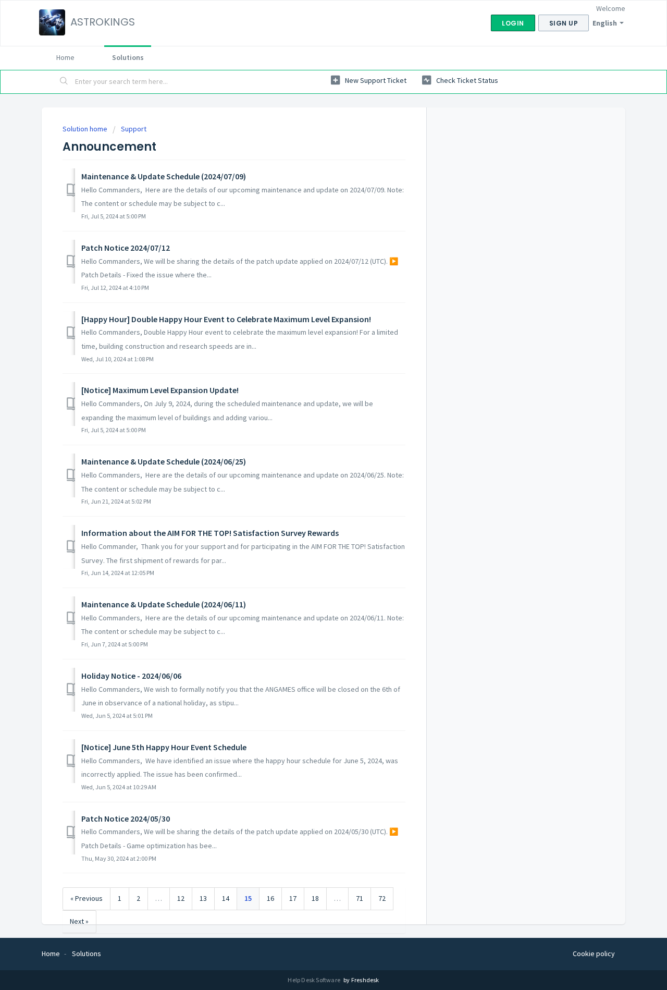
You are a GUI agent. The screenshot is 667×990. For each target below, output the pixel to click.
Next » (79, 921)
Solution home (86, 128)
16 (270, 898)
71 (359, 898)
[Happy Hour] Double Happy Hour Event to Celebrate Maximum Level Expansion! (226, 319)
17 (293, 898)
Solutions (128, 57)
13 (203, 898)
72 (382, 898)
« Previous (86, 898)
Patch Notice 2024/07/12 (125, 247)
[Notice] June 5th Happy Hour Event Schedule (163, 747)
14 (225, 898)
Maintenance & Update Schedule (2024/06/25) (163, 461)
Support (133, 128)
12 (180, 898)
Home (65, 57)
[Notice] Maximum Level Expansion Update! (160, 390)
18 (315, 898)
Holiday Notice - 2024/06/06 (131, 675)
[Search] (64, 81)
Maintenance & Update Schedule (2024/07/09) (163, 176)
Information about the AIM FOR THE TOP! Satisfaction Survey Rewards (210, 533)
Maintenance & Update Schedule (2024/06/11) (163, 604)
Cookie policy (594, 953)
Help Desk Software (314, 980)
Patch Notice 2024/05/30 (125, 818)
